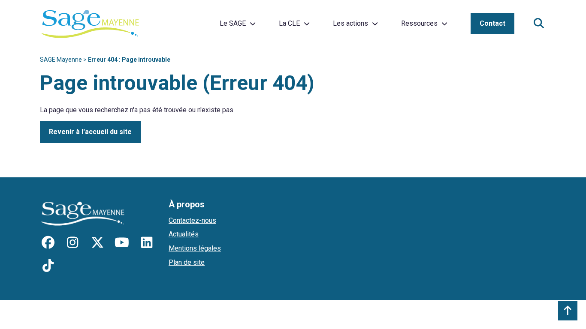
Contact (492, 23)
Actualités (184, 234)
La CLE (289, 23)
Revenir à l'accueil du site (90, 132)
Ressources (419, 23)
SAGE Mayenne (61, 59)
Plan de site (187, 262)
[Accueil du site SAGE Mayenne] (90, 23)
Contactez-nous (192, 220)
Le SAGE (233, 23)
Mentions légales (195, 248)
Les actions (350, 23)
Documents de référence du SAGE (452, 20)
